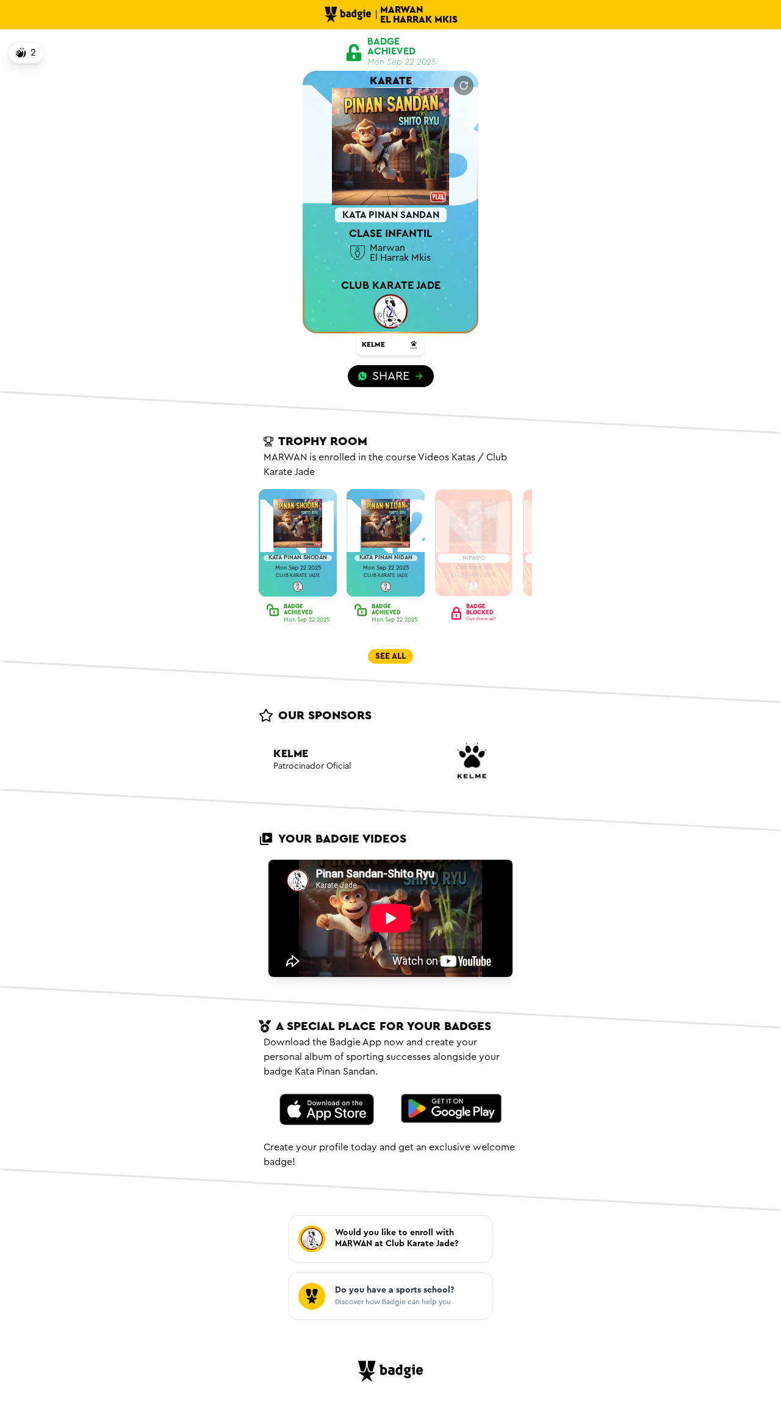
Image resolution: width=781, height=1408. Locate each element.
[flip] (463, 85)
